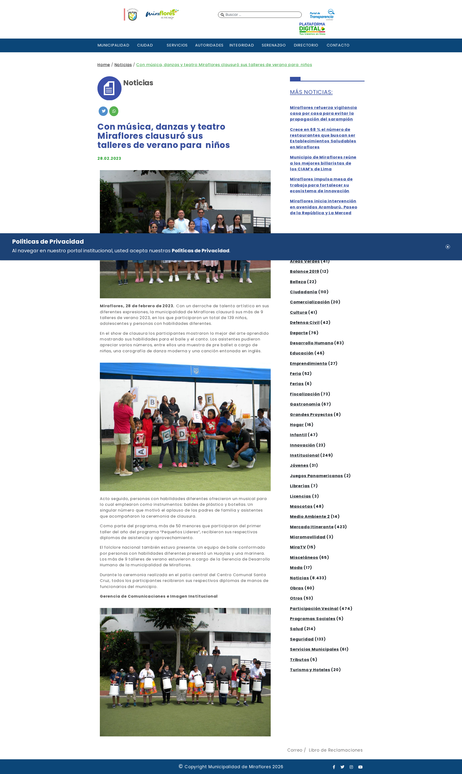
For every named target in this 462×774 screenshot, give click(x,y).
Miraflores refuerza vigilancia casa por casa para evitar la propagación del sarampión (323, 113)
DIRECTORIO (306, 45)
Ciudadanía (303, 292)
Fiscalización (305, 394)
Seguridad (302, 639)
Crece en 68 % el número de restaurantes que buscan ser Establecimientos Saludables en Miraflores (323, 138)
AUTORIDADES (209, 45)
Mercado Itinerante (312, 527)
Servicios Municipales (314, 649)
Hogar (297, 424)
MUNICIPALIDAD (112, 45)
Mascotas (301, 506)
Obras (297, 588)
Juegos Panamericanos (316, 476)
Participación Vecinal (314, 608)
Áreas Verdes (305, 261)
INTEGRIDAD (241, 45)
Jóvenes (299, 465)
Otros (296, 598)
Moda (296, 567)
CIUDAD (145, 45)
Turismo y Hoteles (310, 670)
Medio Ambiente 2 (310, 516)
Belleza (298, 282)
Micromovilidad (308, 537)
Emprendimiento (308, 363)
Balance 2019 (304, 271)
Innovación (302, 445)
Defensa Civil (305, 322)
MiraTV (298, 547)
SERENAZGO (274, 45)
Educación (302, 353)
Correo (294, 750)
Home (103, 64)
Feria (295, 373)
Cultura (299, 312)
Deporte (299, 333)
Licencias (300, 496)
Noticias (123, 64)
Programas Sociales (312, 618)
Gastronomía (305, 404)
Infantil (298, 435)
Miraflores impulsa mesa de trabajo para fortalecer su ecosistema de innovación (321, 185)
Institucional (304, 455)
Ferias (297, 384)
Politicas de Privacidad (200, 250)
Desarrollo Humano (312, 343)
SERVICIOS (177, 45)
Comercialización (310, 302)
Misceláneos (304, 557)
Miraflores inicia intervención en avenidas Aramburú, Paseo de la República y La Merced (323, 207)
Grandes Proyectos (311, 414)
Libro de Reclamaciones (336, 750)
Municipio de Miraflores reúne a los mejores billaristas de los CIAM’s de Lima (323, 163)
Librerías (300, 486)
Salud (296, 629)
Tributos (299, 659)
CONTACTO (338, 45)
